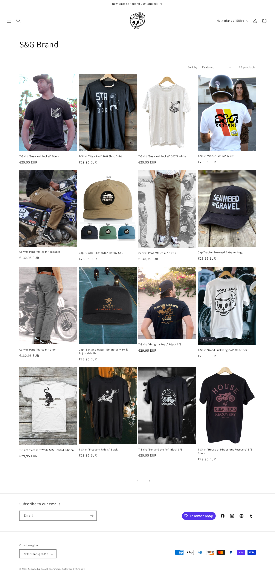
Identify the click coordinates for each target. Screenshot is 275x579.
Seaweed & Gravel (38, 569)
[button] (9, 21)
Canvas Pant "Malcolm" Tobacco (39, 252)
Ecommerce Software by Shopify (67, 569)
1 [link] (126, 480)
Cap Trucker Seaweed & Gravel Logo (220, 252)
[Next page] (149, 481)
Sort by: (193, 67)
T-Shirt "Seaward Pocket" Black (39, 156)
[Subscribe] (91, 516)
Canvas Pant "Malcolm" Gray (37, 349)
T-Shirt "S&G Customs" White (216, 156)
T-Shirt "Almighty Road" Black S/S (160, 344)
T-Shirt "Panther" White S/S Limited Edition (46, 450)
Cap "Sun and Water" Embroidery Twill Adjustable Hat (103, 351)
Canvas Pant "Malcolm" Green (157, 253)
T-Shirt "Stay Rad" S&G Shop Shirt (100, 156)
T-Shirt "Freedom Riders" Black (98, 449)
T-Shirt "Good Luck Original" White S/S (222, 350)
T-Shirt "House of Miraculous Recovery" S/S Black (225, 451)
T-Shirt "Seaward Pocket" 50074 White (162, 156)
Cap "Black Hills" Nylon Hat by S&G (101, 253)
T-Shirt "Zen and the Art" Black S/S (160, 449)
